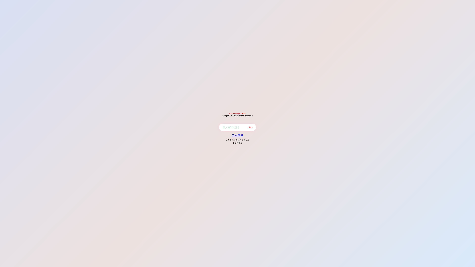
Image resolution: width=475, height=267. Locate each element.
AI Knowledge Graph (237, 113)
